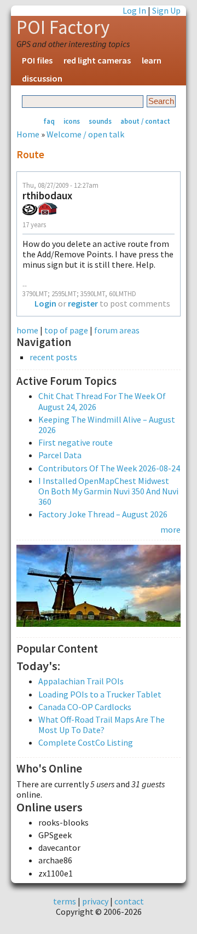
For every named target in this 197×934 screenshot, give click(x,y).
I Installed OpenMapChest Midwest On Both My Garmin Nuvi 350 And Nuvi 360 (108, 491)
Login (45, 303)
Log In (134, 10)
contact (129, 901)
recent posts (53, 357)
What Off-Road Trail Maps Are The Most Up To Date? (101, 724)
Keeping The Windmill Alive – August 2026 (106, 424)
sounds (100, 121)
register (83, 303)
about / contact (145, 121)
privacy (95, 901)
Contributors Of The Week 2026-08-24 (109, 468)
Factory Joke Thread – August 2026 (102, 514)
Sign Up (166, 10)
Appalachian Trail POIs (81, 681)
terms (64, 901)
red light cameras (97, 60)
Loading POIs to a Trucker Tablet (99, 694)
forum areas (117, 330)
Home (27, 134)
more (170, 529)
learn (151, 60)
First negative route (75, 442)
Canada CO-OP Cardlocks (84, 706)
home (27, 330)
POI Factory (62, 27)
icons (71, 121)
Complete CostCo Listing (85, 742)
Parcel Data (60, 454)
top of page (66, 330)
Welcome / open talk (85, 134)
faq (49, 121)
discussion (42, 78)
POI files (37, 60)
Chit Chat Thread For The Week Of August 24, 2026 (102, 401)
